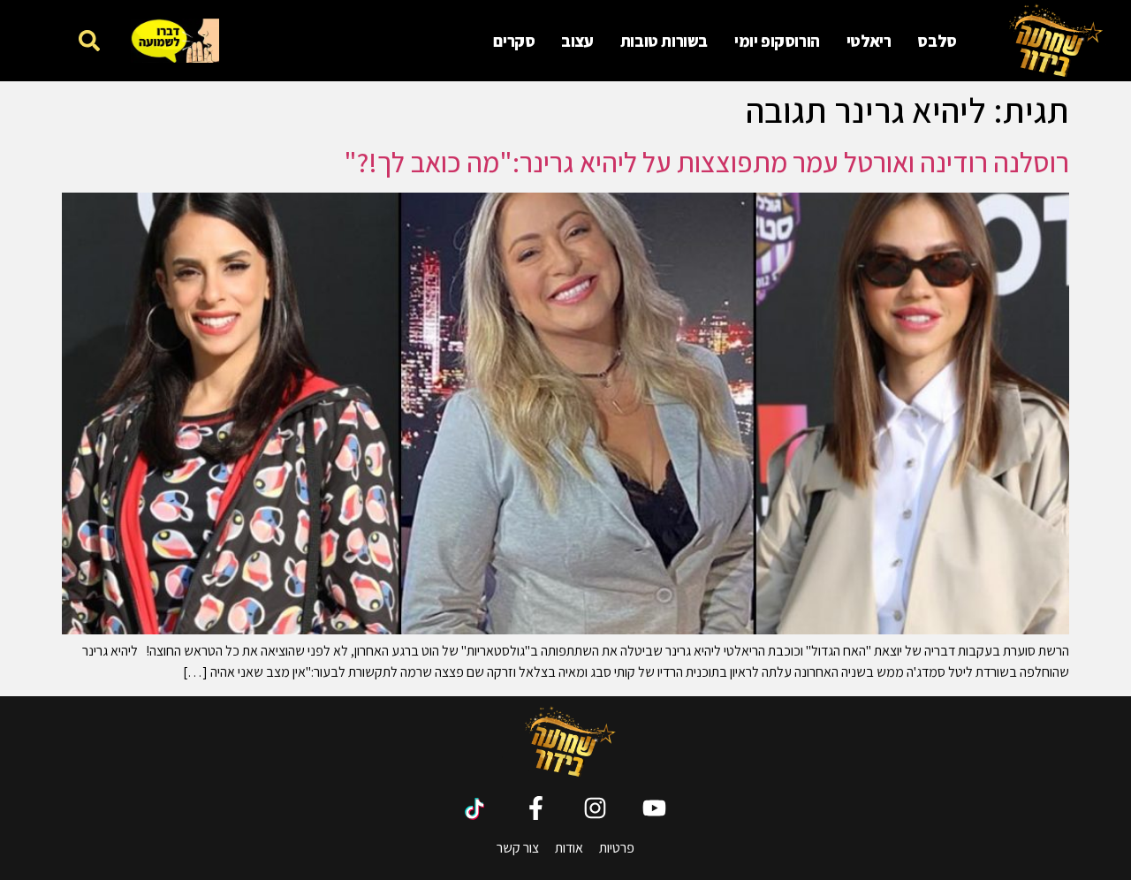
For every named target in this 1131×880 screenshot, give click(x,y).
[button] (89, 40)
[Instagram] (595, 808)
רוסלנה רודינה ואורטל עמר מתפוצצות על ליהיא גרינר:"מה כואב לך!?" (706, 161)
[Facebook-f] (536, 808)
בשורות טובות (664, 40)
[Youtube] (654, 808)
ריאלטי (869, 40)
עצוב (577, 40)
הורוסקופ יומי (777, 40)
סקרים (514, 40)
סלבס (936, 40)
